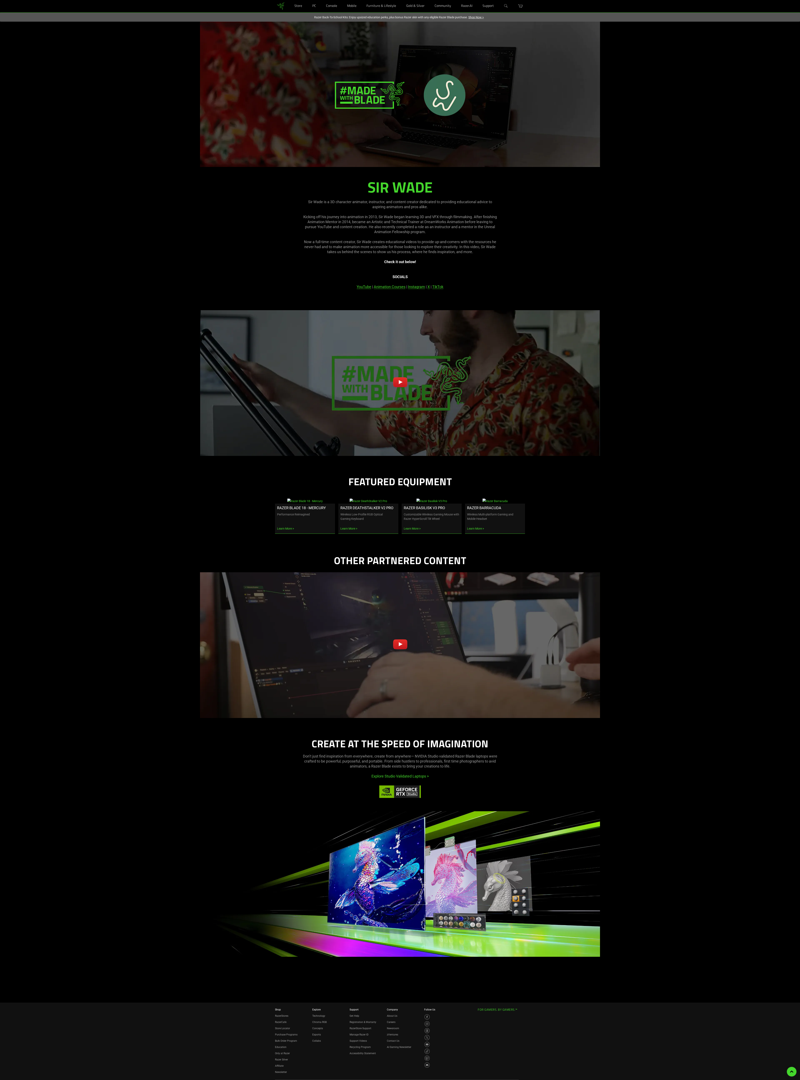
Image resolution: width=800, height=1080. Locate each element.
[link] (280, 6)
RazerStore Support (360, 1028)
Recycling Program (360, 1047)
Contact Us (393, 1040)
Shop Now (476, 17)
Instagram (416, 287)
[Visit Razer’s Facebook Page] (427, 1017)
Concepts (317, 1028)
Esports (316, 1034)
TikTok (437, 287)
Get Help (354, 1015)
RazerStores (281, 1015)
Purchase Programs (286, 1034)
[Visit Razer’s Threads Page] (427, 1031)
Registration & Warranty (363, 1022)
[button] (520, 6)
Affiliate (279, 1065)
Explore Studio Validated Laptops (400, 776)
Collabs (316, 1040)
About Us (392, 1015)
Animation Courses (389, 287)
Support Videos (358, 1040)
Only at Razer (282, 1053)
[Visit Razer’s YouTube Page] (427, 1044)
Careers (391, 1022)
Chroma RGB (319, 1022)
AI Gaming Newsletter (399, 1047)
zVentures (392, 1034)
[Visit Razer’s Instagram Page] (427, 1024)
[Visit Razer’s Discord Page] (427, 1065)
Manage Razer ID (359, 1034)
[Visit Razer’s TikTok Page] (427, 1051)
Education (280, 1047)
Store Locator (282, 1028)
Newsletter (281, 1072)
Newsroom (393, 1028)
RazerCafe (280, 1022)
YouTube (364, 287)
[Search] (506, 6)
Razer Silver (281, 1059)
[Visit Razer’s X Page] (427, 1037)
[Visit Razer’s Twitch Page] (427, 1058)
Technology (318, 1015)
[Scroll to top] (792, 1072)
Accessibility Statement (363, 1053)
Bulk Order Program (286, 1040)
